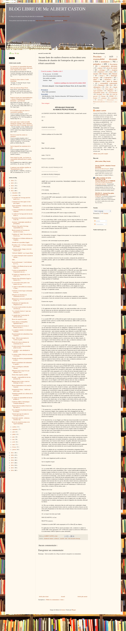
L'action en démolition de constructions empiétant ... (22, 210)
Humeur (114, 74)
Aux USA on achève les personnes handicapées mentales (103, 183)
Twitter (65, 20)
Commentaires (99, 224)
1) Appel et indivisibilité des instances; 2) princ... (22, 287)
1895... (14, 260)
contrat (100, 68)
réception (114, 70)
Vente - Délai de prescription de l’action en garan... (20, 338)
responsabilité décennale (105, 59)
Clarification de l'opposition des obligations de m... (20, 303)
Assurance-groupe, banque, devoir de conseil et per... (21, 249)
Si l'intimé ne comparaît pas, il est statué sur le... (21, 275)
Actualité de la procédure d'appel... (21, 242)
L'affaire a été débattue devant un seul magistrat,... (22, 267)
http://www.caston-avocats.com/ (45, 20)
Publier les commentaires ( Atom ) (55, 600)
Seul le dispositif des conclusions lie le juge (20, 147)
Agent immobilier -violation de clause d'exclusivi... (22, 206)
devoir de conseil (112, 68)
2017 (12, 463)
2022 (12, 190)
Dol (111, 85)
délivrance (101, 100)
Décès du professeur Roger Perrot (19, 88)
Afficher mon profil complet (100, 154)
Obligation (111, 91)
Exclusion (108, 79)
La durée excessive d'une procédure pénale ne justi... (21, 347)
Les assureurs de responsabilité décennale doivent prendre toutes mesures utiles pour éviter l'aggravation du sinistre (21, 68)
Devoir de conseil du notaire (19, 319)
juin (13, 437)
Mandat (115, 87)
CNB (107, 94)
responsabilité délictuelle (109, 66)
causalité (62, 538)
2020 (12, 455)
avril (13, 442)
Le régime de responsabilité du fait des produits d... (22, 398)
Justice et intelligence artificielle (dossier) (20, 367)
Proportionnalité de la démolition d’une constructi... (22, 334)
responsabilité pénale (99, 92)
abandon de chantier (49, 538)
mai (13, 439)
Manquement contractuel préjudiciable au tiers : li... (22, 299)
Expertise (101, 72)
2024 (12, 185)
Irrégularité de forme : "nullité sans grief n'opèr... (21, 390)
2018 (12, 460)
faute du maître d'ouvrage (74, 538)
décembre (15, 193)
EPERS (111, 96)
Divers (99, 89)
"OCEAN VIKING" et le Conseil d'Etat (22, 253)
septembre (15, 429)
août (13, 432)
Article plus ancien (82, 596)
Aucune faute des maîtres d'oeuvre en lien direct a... (21, 406)
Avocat (101, 75)
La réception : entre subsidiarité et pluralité (21, 351)
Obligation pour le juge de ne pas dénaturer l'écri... (20, 371)
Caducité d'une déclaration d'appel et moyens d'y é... (21, 279)
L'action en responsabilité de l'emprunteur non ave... (19, 271)
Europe (103, 96)
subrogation (97, 87)
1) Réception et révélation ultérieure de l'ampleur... (22, 239)
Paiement (101, 85)
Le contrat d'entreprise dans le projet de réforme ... (22, 256)
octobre (14, 427)
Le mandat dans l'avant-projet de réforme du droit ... (20, 316)
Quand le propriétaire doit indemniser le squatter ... (22, 363)
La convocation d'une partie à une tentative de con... (21, 283)
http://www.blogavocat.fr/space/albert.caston (57, 16)
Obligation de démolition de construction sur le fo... (19, 295)
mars (13, 444)
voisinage (102, 70)
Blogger (74, 610)
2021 (12, 453)
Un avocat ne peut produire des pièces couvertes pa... (22, 307)
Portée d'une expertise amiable (20, 375)
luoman (63, 610)
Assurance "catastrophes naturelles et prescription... (21, 222)
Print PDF (15, 53)
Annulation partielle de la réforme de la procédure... (22, 394)
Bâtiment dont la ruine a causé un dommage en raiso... (20, 382)
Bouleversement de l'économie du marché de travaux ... (21, 231)
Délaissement (110, 100)
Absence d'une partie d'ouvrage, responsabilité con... (20, 227)
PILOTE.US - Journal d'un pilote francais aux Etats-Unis (104, 194)
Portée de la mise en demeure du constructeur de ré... (20, 343)
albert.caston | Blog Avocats (102, 161)
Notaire (105, 74)
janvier (14, 449)
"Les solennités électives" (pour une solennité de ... (21, 311)
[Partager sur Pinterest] (73, 536)
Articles (97, 221)
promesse (104, 98)
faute (66, 538)
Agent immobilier (98, 91)
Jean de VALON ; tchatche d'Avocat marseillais (105, 166)
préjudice (97, 64)
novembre (15, 195)
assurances (106, 61)
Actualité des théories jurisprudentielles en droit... (22, 359)
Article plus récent (43, 596)
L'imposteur (98, 196)
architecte (56, 538)
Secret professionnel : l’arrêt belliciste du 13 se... (22, 263)
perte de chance (112, 81)
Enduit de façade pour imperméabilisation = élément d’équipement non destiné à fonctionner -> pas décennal (21, 99)
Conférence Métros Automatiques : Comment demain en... (21, 402)
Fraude (95, 98)
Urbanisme (97, 81)
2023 (12, 188)
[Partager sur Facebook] (71, 536)
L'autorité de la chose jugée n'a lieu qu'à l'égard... (21, 202)
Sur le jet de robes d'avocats (102, 168)
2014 (12, 470)
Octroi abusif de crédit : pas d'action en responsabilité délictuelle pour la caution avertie (20, 159)
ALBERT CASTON (100, 111)
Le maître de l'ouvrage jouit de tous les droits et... (22, 214)
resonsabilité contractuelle (108, 83)
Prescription (113, 64)
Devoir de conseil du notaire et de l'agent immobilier (21, 422)
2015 (12, 468)
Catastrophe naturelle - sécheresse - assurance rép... (21, 418)
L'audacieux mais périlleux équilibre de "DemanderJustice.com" (20, 168)
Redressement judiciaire (99, 101)
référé (95, 79)
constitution (114, 98)
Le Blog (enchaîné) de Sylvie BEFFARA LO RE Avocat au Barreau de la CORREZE (105, 179)
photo (116, 101)
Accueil (63, 596)
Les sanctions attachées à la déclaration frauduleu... (22, 330)
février (14, 447)
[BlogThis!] (67, 536)
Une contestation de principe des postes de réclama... (22, 410)
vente (111, 72)
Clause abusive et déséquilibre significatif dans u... (20, 322)
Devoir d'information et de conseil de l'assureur (21, 386)
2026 (12, 180)
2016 (12, 465)
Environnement (113, 92)
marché (95, 74)
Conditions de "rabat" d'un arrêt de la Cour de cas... (21, 235)
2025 (12, 183)
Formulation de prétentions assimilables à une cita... (22, 218)
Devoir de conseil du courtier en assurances (18, 135)
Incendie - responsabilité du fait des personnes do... (21, 378)
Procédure (99, 56)
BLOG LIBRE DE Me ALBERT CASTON (47, 9)
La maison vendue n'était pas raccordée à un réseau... (22, 355)
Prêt (107, 87)
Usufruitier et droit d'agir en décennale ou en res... (22, 291)
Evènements (110, 101)
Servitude (99, 94)
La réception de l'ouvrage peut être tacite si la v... (21, 198)
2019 (12, 458)
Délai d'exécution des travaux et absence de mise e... (20, 326)
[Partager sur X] (69, 536)
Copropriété (108, 77)
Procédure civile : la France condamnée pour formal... (22, 245)
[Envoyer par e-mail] (65, 536)
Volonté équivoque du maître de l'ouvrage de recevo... (20, 414)
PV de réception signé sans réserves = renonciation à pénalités (20, 111)
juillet (14, 434)
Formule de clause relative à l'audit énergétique (19, 80)
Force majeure (109, 89)
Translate (105, 213)
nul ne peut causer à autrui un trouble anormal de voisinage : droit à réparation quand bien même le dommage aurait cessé (21, 123)
